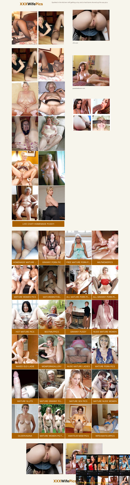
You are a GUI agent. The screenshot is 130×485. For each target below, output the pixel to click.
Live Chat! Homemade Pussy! (38, 224)
